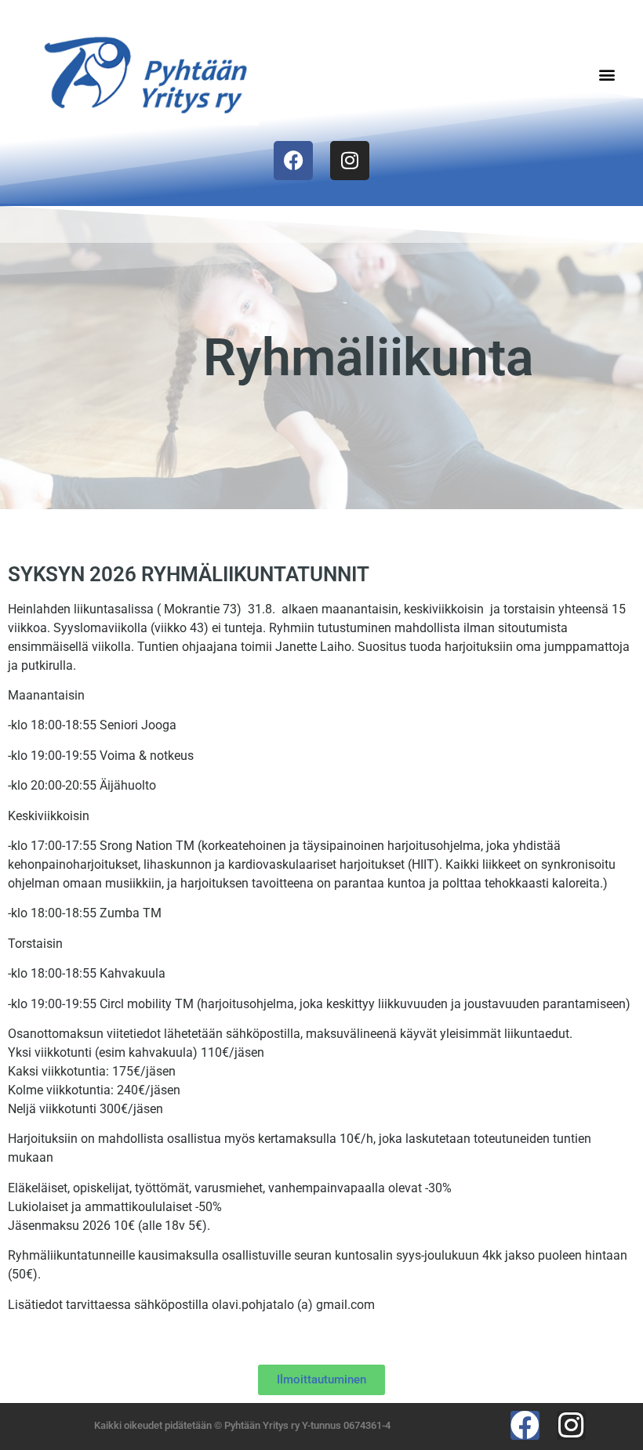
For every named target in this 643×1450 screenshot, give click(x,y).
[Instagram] (349, 160)
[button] (606, 74)
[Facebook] (293, 160)
